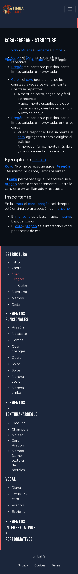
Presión (18, 327)
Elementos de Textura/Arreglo (16, 408)
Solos (16, 364)
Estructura (16, 254)
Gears (16, 358)
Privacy (23, 565)
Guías (22, 285)
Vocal (10, 479)
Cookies (39, 565)
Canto (16, 268)
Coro (15, 57)
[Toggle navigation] (70, 9)
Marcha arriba (18, 390)
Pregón (17, 67)
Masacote (19, 334)
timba (39, 159)
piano (66, 216)
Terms (56, 565)
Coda (16, 304)
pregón (11, 184)
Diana (16, 488)
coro (29, 80)
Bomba (17, 340)
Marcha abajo (18, 379)
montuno (62, 208)
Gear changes (18, 349)
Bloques (18, 423)
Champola (20, 429)
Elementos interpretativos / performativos (16, 530)
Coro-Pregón (18, 276)
